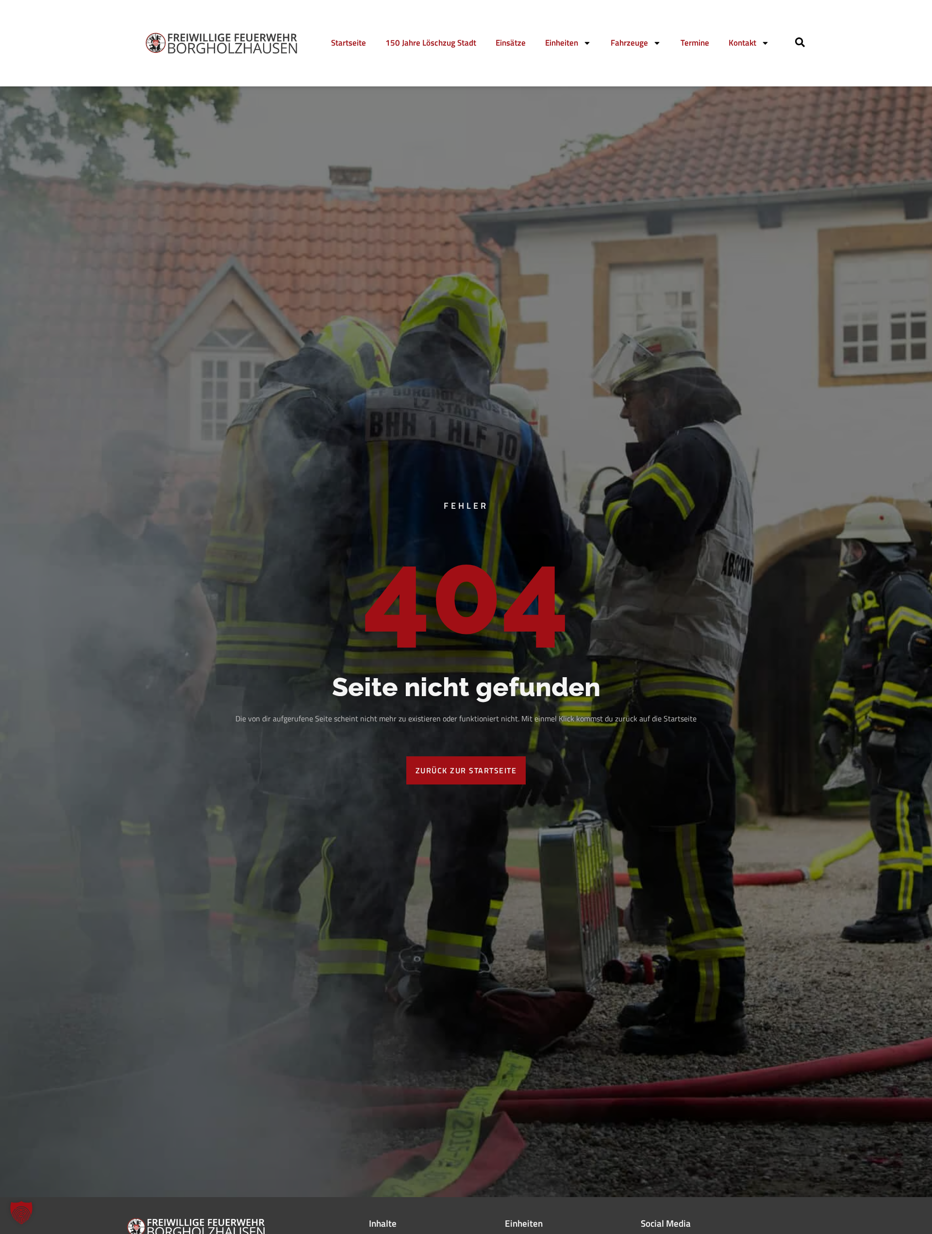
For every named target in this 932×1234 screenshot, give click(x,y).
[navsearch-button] (800, 44)
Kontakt (742, 42)
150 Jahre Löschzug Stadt (430, 42)
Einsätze (511, 42)
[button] (21, 1212)
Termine (695, 42)
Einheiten (561, 42)
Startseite (348, 42)
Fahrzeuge (629, 42)
